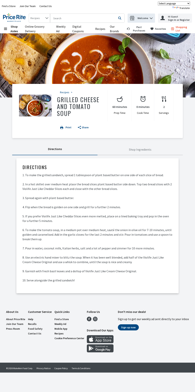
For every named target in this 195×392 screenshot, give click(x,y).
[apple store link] (100, 342)
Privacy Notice (43, 368)
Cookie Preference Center (69, 338)
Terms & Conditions (81, 368)
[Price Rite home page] (15, 18)
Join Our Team (27, 6)
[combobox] (39, 18)
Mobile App (60, 328)
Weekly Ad (60, 324)
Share (85, 127)
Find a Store (9, 6)
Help (30, 319)
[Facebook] (89, 320)
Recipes (100, 29)
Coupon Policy (61, 368)
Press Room (13, 328)
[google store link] (100, 351)
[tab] (55, 149)
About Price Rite (15, 319)
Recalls (32, 324)
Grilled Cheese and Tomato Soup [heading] (78, 106)
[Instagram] (95, 320)
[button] (151, 17)
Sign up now (128, 327)
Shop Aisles (14, 29)
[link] (137, 29)
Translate (184, 8)
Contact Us (45, 6)
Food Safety (35, 328)
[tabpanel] (97, 225)
